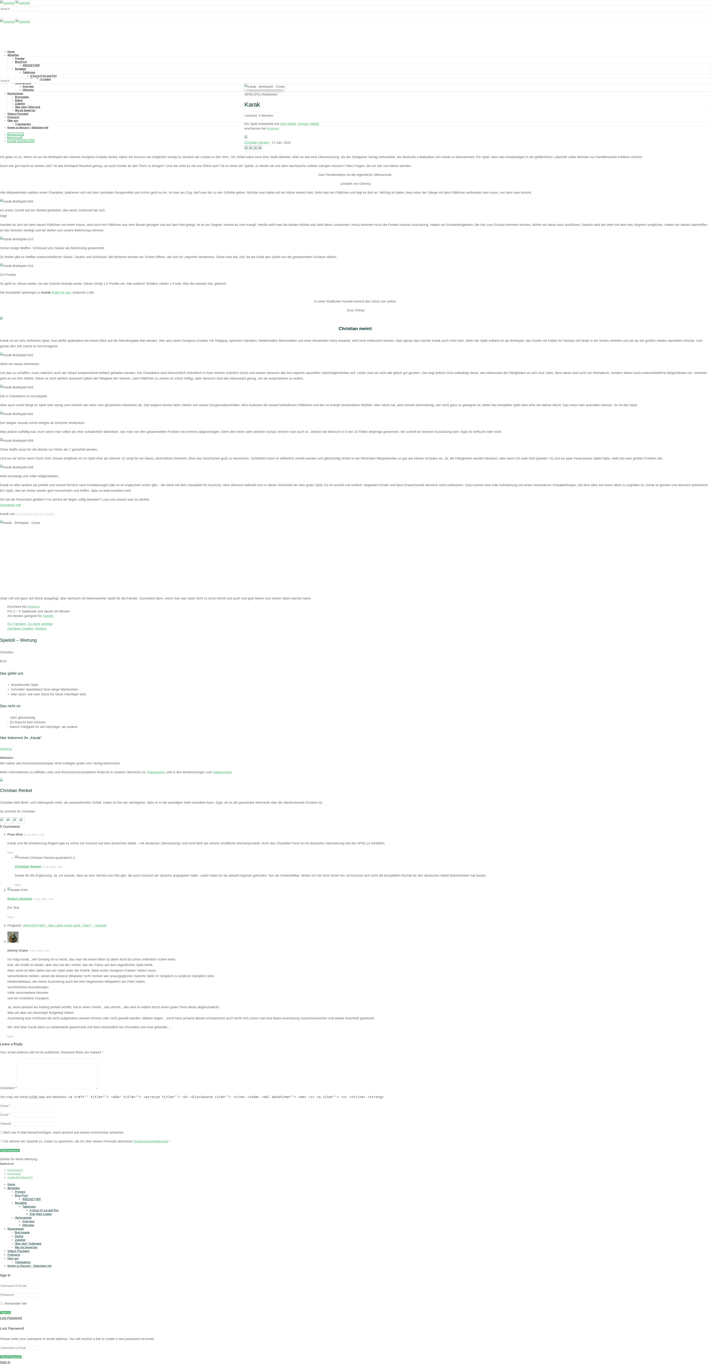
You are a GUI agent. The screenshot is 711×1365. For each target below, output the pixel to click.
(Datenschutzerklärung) (150, 1141)
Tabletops (29, 72)
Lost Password (11, 1318)
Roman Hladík (308, 124)
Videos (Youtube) (18, 113)
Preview (19, 58)
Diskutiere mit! (10, 505)
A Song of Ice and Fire (43, 75)
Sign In (5, 1362)
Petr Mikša (288, 124)
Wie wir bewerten (25, 110)
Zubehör (20, 103)
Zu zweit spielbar (40, 624)
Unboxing (28, 89)
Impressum (14, 137)
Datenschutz (16, 134)
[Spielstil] (15, 3)
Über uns (12, 120)
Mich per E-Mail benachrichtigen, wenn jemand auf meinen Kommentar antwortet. (64, 1132)
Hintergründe (23, 1217)
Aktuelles (13, 55)
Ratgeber (20, 68)
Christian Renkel (256, 142)
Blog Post (21, 61)
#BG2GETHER (31, 65)
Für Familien (16, 624)
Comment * (8, 1088)
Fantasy (41, 628)
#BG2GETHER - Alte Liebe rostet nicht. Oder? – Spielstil (64, 925)
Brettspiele (22, 97)
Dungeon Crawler (20, 628)
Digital (19, 100)
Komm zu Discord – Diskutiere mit (27, 127)
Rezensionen (15, 93)
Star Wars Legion (40, 79)
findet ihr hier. (62, 292)
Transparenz (23, 124)
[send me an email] (260, 148)
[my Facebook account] (251, 148)
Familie (48, 616)
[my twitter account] (256, 148)
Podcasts (13, 117)
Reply (10, 852)
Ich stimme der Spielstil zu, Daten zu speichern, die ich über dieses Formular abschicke (87, 1141)
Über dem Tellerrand (27, 107)
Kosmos (273, 128)
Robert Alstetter (19, 899)
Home (11, 51)
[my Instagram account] (246, 148)
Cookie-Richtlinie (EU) (21, 140)
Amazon (6, 749)
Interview (28, 86)
